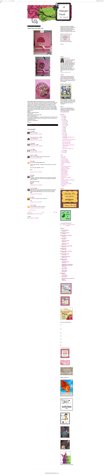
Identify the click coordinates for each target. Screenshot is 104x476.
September (64, 124)
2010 (63, 119)
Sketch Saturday (64, 174)
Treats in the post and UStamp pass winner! (68, 145)
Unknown (32, 205)
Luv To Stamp (64, 267)
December (64, 120)
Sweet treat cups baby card (67, 148)
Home (43, 212)
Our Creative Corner (66, 253)
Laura (31, 131)
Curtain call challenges (65, 162)
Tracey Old (68, 58)
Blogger (57, 473)
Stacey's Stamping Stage (67, 245)
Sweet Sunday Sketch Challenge (67, 179)
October (64, 123)
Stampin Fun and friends (66, 177)
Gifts (62, 165)
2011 (63, 117)
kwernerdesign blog (65, 232)
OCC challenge (64, 172)
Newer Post (30, 212)
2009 (63, 150)
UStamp (63, 185)
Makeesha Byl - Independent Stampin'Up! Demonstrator (67, 265)
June (63, 128)
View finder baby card (66, 142)
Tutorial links (63, 184)
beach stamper (64, 270)
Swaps (62, 178)
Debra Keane (32, 188)
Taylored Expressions (66, 256)
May (63, 130)
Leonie (31, 149)
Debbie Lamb (32, 155)
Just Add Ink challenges (66, 166)
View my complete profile (65, 72)
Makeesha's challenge (65, 168)
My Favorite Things (65, 240)
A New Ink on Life (65, 243)
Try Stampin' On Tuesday (67, 235)
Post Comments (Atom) (38, 213)
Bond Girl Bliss (65, 275)
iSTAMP (63, 273)
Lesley (31, 143)
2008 (63, 152)
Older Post (55, 212)
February (64, 134)
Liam (31, 197)
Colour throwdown (65, 160)
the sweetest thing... (65, 261)
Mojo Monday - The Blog (67, 251)
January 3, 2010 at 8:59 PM (36, 157)
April (63, 131)
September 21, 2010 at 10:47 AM (37, 207)
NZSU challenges (64, 171)
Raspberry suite (64, 173)
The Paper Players (64, 182)
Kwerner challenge (64, 167)
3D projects (63, 156)
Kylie (31, 175)
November (64, 121)
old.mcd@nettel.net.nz (67, 79)
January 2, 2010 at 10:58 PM (36, 145)
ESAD (62, 163)
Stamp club (63, 176)
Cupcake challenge (65, 161)
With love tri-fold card (66, 140)
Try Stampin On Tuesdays (66, 183)
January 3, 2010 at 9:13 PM (36, 171)
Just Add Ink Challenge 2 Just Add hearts (68, 137)
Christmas (63, 157)
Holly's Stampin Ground (35, 137)
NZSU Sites (64, 248)
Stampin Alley (64, 259)
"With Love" (64, 147)
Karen (31, 161)
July (63, 127)
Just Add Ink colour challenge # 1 (68, 139)
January (64, 135)
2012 (63, 116)
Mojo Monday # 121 (66, 143)
